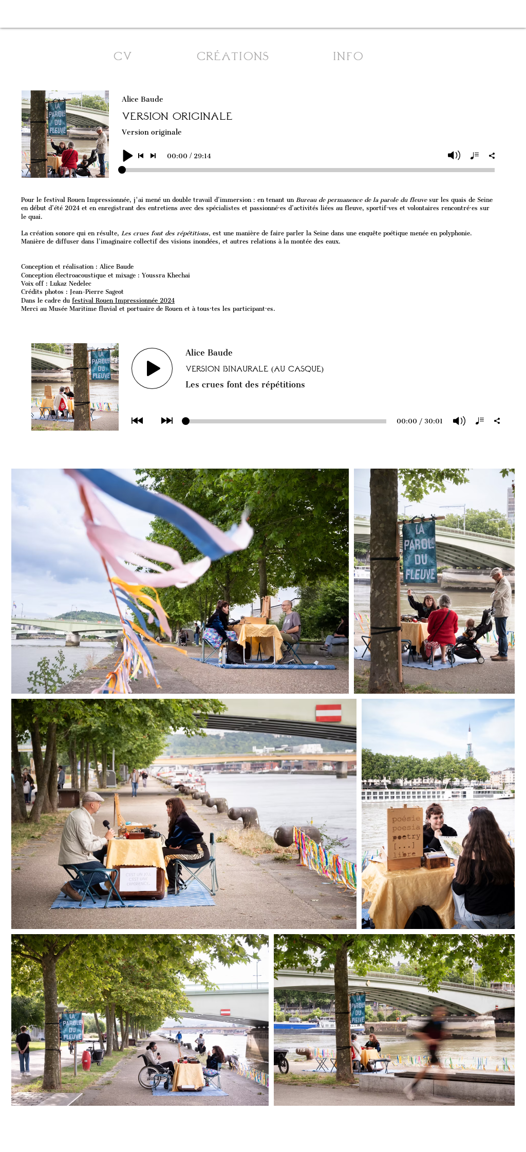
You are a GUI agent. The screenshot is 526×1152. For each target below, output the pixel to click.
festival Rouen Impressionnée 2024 (123, 300)
